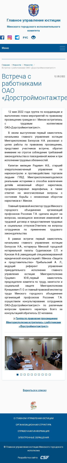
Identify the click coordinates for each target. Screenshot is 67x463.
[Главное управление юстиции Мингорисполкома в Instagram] (10, 37)
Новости (17, 65)
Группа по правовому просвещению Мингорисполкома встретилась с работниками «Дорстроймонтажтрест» (33, 322)
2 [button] (21, 375)
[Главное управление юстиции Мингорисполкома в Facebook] (2, 37)
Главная (6, 65)
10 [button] (50, 375)
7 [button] (39, 375)
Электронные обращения (33, 437)
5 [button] (32, 375)
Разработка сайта (28, 457)
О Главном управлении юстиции (34, 418)
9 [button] (46, 375)
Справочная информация (33, 431)
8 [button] (42, 375)
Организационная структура (33, 424)
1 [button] (17, 375)
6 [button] (35, 375)
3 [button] (25, 375)
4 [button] (28, 375)
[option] (33, 353)
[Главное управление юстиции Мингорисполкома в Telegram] (17, 37)
